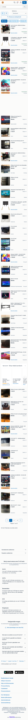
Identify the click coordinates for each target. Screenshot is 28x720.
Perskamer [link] (9, 697)
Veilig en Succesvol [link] (6, 680)
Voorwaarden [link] (10, 683)
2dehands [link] (7, 700)
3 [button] (17, 520)
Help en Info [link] (4, 683)
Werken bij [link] (3, 697)
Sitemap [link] (8, 702)
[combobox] (12, 7)
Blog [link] (2, 678)
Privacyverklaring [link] (5, 686)
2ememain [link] (3, 702)
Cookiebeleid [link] (4, 688)
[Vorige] (7, 520)
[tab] (2, 13)
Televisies (23, 21)
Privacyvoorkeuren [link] (5, 691)
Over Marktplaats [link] (5, 695)
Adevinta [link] (3, 700)
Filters (5, 21)
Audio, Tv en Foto (12, 21)
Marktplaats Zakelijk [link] (8, 678)
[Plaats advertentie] (24, 2)
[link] (2, 2)
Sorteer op (14, 11)
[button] (17, 2)
